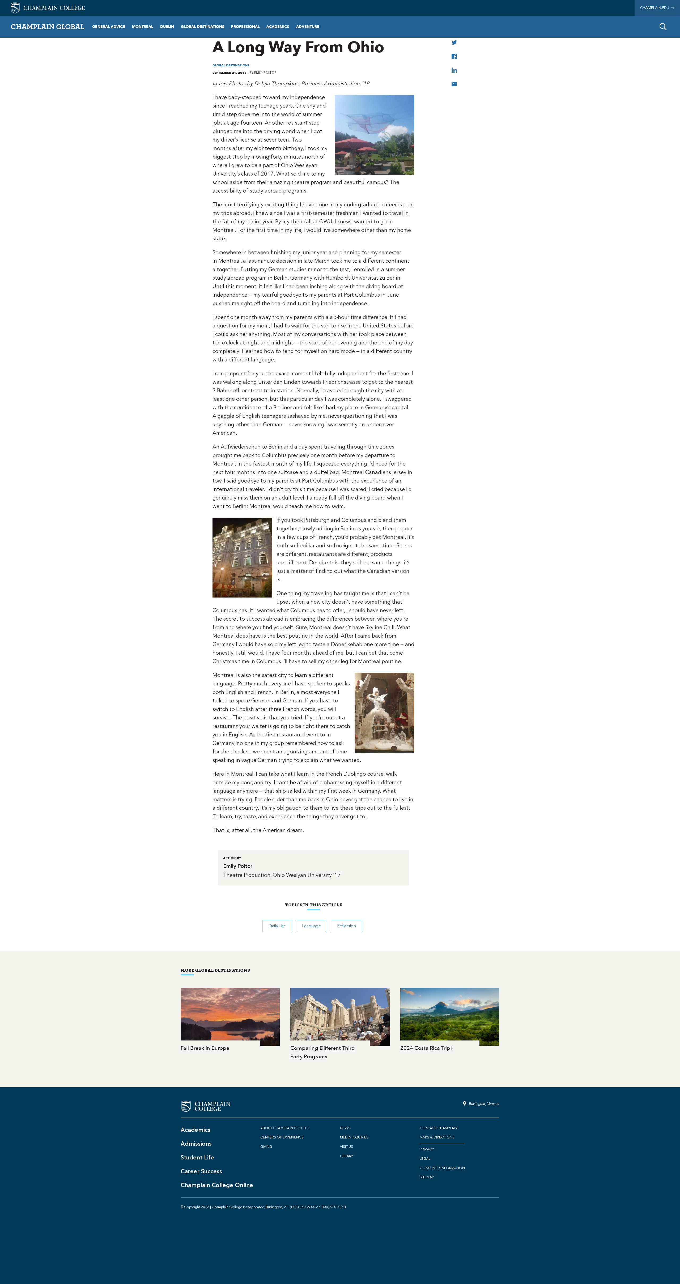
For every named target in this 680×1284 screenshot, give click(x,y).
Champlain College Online (217, 1185)
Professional (245, 26)
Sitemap (427, 1177)
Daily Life (277, 925)
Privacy (427, 1149)
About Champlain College (285, 1128)
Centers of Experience (282, 1137)
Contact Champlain (438, 1128)
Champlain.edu (655, 8)
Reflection (346, 925)
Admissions (196, 1143)
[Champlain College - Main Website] (48, 7)
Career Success (201, 1171)
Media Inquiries (354, 1137)
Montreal (142, 26)
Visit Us (346, 1147)
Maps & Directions (437, 1137)
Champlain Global (47, 26)
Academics (277, 26)
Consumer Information (442, 1168)
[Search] (663, 27)
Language (311, 925)
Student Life (197, 1157)
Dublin (167, 26)
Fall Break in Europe (230, 1020)
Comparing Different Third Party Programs (339, 1024)
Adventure (307, 26)
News (345, 1128)
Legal (425, 1159)
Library (346, 1156)
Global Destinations (202, 26)
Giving (266, 1147)
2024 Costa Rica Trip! (449, 1020)
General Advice (108, 26)
